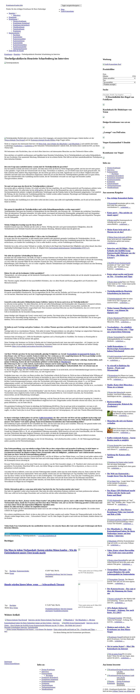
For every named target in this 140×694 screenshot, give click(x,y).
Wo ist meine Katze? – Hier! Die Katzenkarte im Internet (121, 647)
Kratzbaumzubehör (19, 47)
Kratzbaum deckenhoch (21, 25)
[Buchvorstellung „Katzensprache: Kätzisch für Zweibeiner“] (110, 415)
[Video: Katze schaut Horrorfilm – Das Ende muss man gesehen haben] (116, 560)
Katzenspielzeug (18, 41)
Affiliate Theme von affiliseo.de (123, 691)
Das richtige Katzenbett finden (120, 198)
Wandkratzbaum (18, 27)
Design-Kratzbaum (19, 21)
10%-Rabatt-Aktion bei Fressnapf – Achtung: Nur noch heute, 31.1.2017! (120, 610)
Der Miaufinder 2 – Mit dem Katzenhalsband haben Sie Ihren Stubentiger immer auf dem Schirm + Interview (121, 532)
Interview (24, 627)
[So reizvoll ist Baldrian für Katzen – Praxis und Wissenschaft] (112, 375)
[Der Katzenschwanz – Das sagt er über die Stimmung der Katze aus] (114, 599)
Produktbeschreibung (52, 574)
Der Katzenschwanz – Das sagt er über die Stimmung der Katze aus (121, 591)
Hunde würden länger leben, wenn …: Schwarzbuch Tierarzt (34, 584)
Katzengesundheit (19, 39)
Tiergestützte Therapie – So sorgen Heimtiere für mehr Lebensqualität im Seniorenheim (121, 572)
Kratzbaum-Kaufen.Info (14, 5)
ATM (36, 190)
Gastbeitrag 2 (29, 146)
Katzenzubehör (14, 33)
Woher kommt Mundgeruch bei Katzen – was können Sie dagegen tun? (120, 310)
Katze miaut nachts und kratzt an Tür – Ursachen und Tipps (74, 629)
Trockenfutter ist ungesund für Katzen (81, 354)
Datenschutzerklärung (11, 664)
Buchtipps (16, 35)
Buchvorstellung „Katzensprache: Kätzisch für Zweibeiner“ (119, 404)
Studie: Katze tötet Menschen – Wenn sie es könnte (120, 386)
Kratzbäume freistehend (21, 23)
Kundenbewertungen (61, 611)
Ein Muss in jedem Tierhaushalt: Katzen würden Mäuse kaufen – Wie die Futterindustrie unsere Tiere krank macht (40, 551)
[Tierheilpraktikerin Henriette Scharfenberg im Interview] (114, 299)
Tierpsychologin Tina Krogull (14, 140)
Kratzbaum (12, 17)
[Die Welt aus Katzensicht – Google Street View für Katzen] (113, 481)
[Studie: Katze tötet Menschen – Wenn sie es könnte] (115, 392)
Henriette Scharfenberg (12, 627)
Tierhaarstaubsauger (20, 49)
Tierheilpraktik (33, 627)
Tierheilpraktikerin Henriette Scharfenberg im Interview (119, 292)
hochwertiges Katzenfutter (27, 368)
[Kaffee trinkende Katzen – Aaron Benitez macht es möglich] (113, 445)
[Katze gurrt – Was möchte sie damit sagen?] (112, 220)
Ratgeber (12, 13)
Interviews (16, 15)
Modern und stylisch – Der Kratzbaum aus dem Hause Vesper (118, 629)
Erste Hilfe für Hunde (16, 51)
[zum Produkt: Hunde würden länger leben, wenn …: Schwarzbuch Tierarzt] (87, 601)
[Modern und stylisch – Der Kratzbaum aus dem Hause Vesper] (114, 637)
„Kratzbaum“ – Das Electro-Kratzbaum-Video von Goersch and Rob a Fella (120, 512)
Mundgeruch (66, 362)
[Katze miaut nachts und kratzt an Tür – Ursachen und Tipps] (114, 282)
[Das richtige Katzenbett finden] (111, 203)
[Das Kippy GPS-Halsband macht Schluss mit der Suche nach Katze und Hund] (113, 500)
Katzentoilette (18, 43)
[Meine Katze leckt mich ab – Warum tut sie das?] (117, 237)
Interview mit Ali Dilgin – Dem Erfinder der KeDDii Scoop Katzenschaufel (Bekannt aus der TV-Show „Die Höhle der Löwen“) (121, 253)
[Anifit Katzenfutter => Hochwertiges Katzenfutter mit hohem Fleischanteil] (114, 356)
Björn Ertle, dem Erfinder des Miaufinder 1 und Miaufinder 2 (60, 144)
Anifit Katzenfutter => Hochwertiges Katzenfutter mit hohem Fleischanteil (120, 348)
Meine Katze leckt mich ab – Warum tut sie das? (119, 230)
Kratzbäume (13, 19)
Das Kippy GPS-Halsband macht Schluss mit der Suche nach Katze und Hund (121, 492)
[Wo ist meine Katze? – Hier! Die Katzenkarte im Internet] (114, 654)
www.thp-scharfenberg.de (47, 536)
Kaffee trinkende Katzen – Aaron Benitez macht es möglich (121, 439)
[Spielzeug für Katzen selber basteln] (120, 462)
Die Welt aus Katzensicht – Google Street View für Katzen (120, 474)
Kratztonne (17, 31)
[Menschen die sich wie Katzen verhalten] (110, 432)
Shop (62, 9)
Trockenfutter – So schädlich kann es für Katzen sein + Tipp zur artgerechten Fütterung (120, 329)
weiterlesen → (125, 207)
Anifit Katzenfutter (67, 11)
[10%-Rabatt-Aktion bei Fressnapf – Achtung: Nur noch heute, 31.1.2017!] (114, 618)
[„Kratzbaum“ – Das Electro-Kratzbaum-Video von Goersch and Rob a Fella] (116, 520)
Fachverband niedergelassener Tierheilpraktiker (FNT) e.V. (69, 248)
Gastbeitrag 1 (19, 146)
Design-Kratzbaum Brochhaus (123, 682)
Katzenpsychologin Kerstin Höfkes (43, 140)
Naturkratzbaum (18, 29)
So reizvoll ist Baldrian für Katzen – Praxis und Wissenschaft (118, 367)
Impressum (8, 662)
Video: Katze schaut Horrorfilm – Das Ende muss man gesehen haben (120, 552)
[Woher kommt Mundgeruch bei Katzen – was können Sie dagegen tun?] (114, 318)
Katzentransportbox (20, 45)
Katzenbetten (17, 37)
